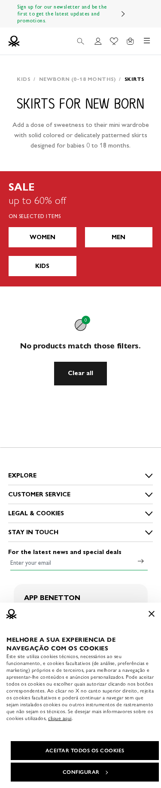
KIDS (42, 266)
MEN (118, 237)
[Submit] (141, 561)
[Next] (123, 14)
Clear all (80, 373)
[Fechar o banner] (152, 614)
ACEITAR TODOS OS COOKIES (85, 751)
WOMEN (42, 237)
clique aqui (60, 718)
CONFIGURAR (81, 772)
